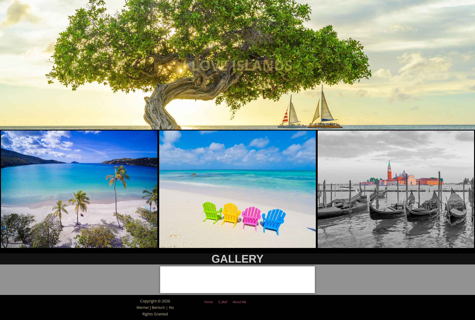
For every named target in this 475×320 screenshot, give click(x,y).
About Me (239, 302)
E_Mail (222, 302)
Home (208, 302)
